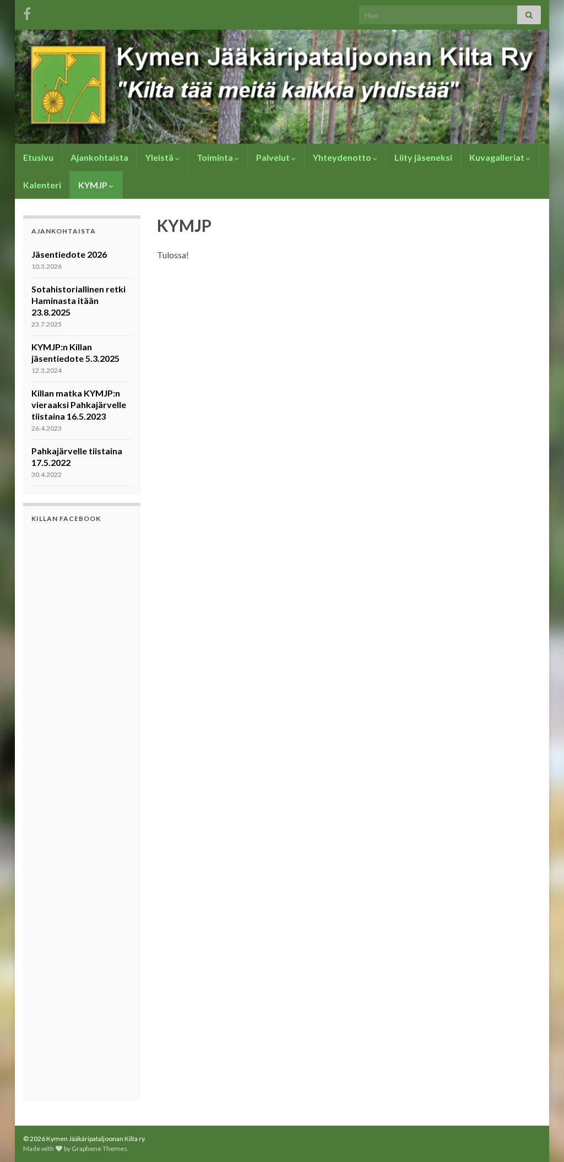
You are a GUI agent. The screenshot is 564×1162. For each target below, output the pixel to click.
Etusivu (38, 157)
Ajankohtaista (99, 157)
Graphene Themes (99, 1148)
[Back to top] (539, 1137)
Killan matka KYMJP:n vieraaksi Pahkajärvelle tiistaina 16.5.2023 (78, 404)
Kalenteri (42, 185)
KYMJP (93, 185)
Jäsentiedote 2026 (69, 254)
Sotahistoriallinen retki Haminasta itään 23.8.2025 (78, 300)
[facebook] (27, 12)
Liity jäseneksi (423, 157)
